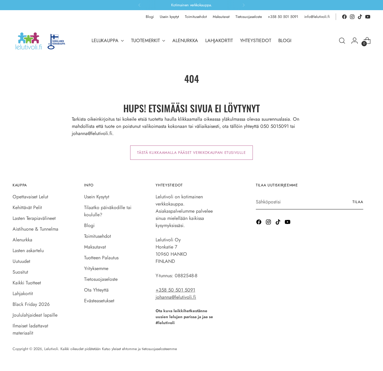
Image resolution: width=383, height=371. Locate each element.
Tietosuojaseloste (101, 279)
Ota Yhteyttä (96, 289)
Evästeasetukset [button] (99, 300)
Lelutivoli (51, 349)
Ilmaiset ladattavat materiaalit (30, 329)
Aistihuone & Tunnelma (35, 229)
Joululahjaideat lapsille (35, 315)
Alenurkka (22, 239)
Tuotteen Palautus (101, 257)
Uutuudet (21, 261)
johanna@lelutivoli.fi (176, 297)
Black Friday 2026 (31, 304)
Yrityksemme (96, 268)
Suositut (20, 272)
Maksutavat (95, 246)
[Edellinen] (139, 5)
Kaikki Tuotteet (27, 282)
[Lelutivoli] (42, 41)
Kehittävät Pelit (27, 207)
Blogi (89, 225)
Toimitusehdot (97, 236)
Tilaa (357, 202)
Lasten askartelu (28, 250)
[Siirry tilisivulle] (355, 41)
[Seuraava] (243, 5)
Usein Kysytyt (96, 196)
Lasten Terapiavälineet (34, 218)
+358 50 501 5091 (175, 289)
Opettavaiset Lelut (30, 196)
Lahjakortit (23, 293)
